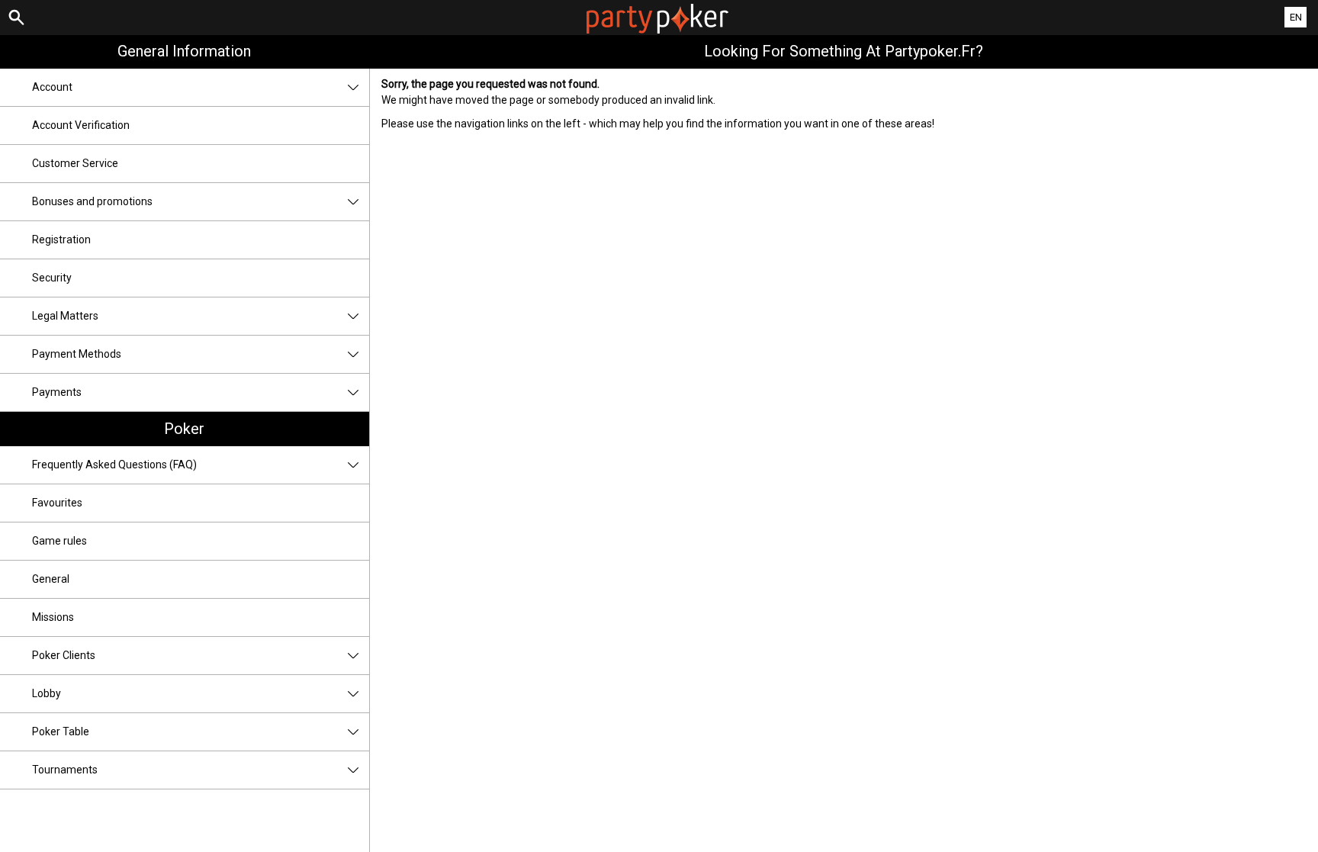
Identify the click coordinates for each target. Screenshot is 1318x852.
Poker (184, 429)
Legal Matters (65, 316)
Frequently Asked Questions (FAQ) (114, 464)
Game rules (59, 541)
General (50, 579)
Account (52, 87)
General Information (184, 51)
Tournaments (65, 770)
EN (1296, 17)
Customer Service (75, 163)
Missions (53, 617)
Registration (61, 239)
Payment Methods (76, 354)
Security (52, 278)
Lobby (46, 693)
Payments (57, 392)
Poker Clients (63, 655)
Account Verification (81, 125)
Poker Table (60, 731)
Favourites (57, 503)
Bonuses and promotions (92, 201)
